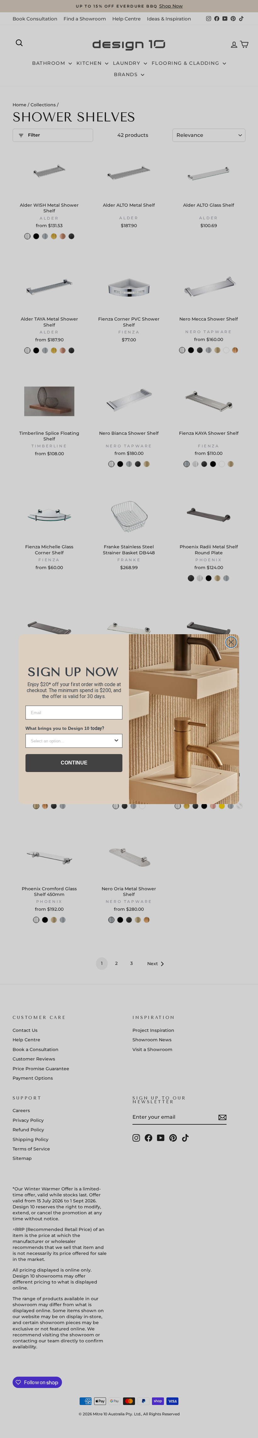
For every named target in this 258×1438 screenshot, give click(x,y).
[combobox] (72, 740)
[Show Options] (116, 740)
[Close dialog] (231, 642)
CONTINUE (74, 762)
